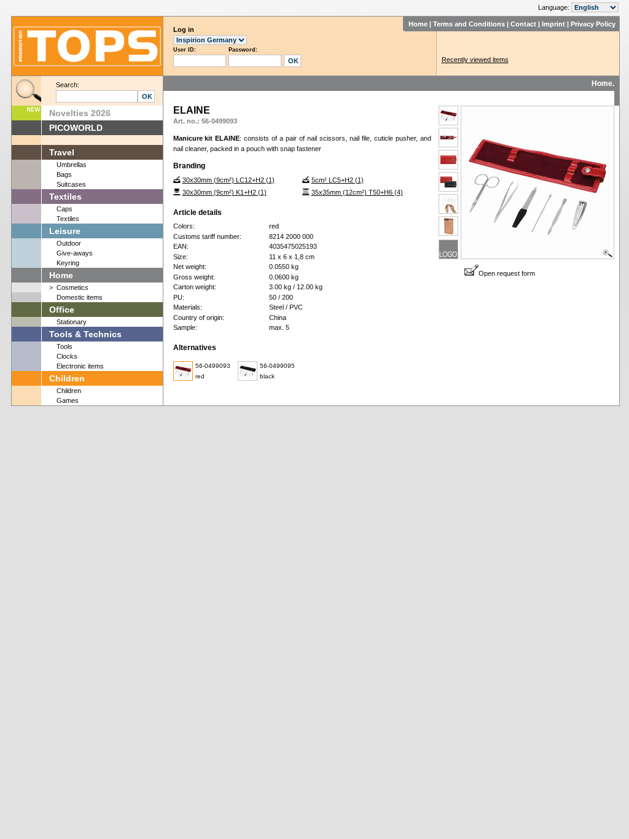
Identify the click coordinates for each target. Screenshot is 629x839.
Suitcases (71, 184)
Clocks (67, 356)
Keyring (68, 263)
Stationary (72, 322)
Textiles (65, 196)
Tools (64, 346)
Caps (64, 209)
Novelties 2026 (80, 113)
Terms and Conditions (469, 24)
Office (61, 309)
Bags (64, 174)
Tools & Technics (85, 334)
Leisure (64, 231)
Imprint (553, 24)
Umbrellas (72, 164)
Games (68, 400)
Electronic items (80, 366)
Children (67, 378)
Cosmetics (72, 287)
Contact (523, 24)
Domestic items (80, 297)
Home (418, 24)
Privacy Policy (593, 24)
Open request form (507, 273)
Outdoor (69, 243)
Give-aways (75, 253)
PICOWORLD (76, 128)
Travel (61, 152)
